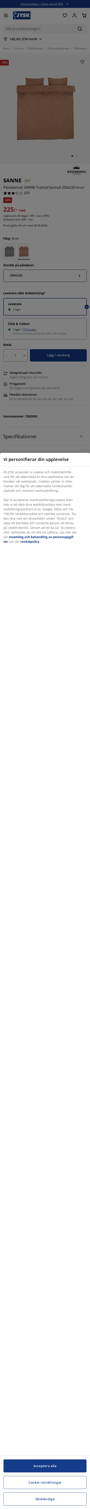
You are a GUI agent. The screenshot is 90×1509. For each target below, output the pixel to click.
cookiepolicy (29, 541)
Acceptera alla (45, 1466)
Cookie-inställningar (45, 1482)
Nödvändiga (45, 1499)
